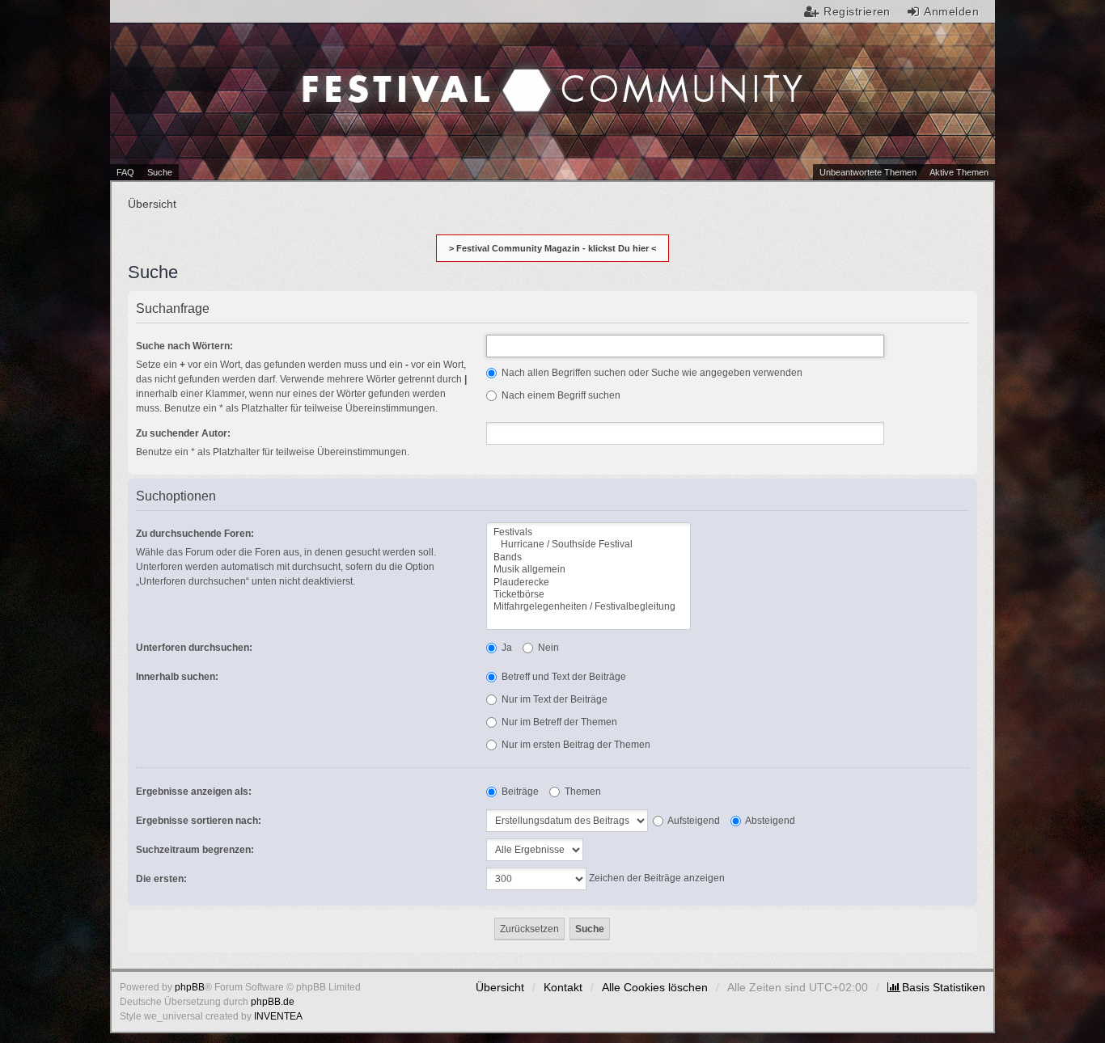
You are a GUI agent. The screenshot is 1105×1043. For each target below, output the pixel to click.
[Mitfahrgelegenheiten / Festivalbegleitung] (588, 607)
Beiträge (519, 791)
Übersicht (500, 987)
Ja (505, 647)
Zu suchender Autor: (183, 433)
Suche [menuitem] (159, 172)
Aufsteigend (693, 820)
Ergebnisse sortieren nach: (198, 820)
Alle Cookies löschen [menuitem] (655, 987)
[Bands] (588, 557)
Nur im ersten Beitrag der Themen (574, 744)
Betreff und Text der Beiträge (562, 676)
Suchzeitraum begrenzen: (195, 849)
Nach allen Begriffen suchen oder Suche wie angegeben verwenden (650, 372)
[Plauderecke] (588, 582)
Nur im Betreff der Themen (558, 722)
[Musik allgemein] (588, 570)
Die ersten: (161, 879)
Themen (581, 791)
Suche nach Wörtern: (184, 346)
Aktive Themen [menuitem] (959, 172)
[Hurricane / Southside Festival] (588, 544)
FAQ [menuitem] (125, 172)
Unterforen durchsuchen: (194, 647)
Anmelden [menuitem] (951, 11)
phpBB (190, 987)
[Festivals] (588, 532)
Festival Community (415, 74)
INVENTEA (278, 1016)
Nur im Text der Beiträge (553, 699)
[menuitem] (936, 987)
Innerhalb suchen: (177, 676)
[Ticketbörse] (588, 595)
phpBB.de (272, 1001)
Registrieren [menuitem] (857, 11)
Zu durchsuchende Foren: (195, 533)
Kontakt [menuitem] (563, 987)
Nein (547, 647)
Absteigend (769, 820)
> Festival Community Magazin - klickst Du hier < (552, 248)
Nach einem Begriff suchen (559, 395)
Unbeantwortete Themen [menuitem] (868, 172)
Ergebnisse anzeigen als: (194, 791)
